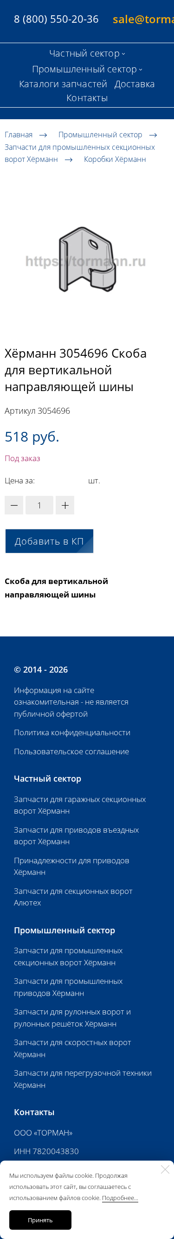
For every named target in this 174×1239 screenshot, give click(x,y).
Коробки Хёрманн (115, 159)
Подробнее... (120, 1198)
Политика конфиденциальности (72, 732)
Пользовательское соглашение (71, 751)
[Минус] (14, 505)
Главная (18, 134)
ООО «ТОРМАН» (43, 1132)
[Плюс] (65, 505)
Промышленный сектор (100, 134)
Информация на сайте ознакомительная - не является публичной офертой (71, 702)
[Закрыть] (165, 1169)
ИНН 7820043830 (46, 1151)
